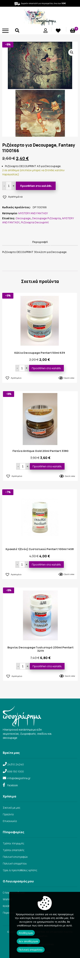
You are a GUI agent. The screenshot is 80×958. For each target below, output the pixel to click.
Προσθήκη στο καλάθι (36, 186)
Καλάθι (7, 906)
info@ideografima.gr (19, 778)
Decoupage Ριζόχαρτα (46, 218)
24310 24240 (15, 764)
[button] (71, 52)
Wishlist (7, 899)
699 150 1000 (15, 771)
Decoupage (23, 218)
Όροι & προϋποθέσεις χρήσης (20, 870)
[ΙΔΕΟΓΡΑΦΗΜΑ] (40, 24)
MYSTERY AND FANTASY (33, 213)
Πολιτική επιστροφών (15, 857)
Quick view (69, 377)
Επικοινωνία (10, 821)
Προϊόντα (8, 814)
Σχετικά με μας (11, 807)
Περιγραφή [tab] (40, 242)
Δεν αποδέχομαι (28, 941)
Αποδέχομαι (26, 932)
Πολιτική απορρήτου (15, 863)
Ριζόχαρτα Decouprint (35, 222)
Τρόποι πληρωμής (13, 843)
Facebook (12, 785)
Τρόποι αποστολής (13, 850)
